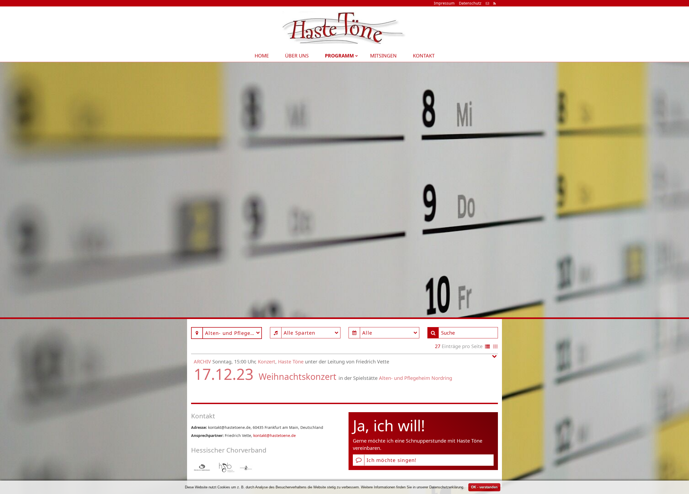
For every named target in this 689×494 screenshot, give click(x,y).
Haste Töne (291, 361)
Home (262, 55)
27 (437, 346)
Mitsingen (383, 55)
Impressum (444, 3)
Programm (339, 55)
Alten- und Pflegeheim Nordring (415, 378)
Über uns (297, 55)
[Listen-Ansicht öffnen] (487, 346)
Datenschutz (470, 3)
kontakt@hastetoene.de (274, 435)
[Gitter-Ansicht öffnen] (495, 346)
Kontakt (424, 55)
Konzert (266, 361)
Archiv (202, 361)
